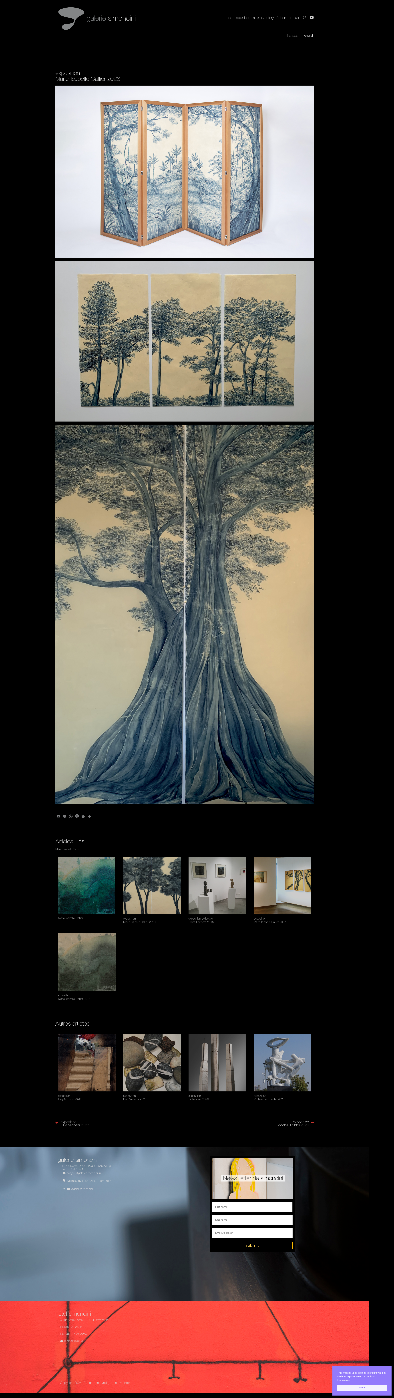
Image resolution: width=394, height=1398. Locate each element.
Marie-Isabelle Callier (67, 849)
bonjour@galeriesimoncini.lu (83, 1173)
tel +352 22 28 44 (71, 1327)
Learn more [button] (343, 1380)
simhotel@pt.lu (73, 1341)
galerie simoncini (119, 1383)
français (292, 36)
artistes (258, 18)
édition (281, 18)
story (270, 18)
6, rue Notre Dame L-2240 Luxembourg (86, 1166)
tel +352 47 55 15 (73, 1169)
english (309, 36)
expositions (241, 18)
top (228, 18)
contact (294, 18)
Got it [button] (362, 1387)
